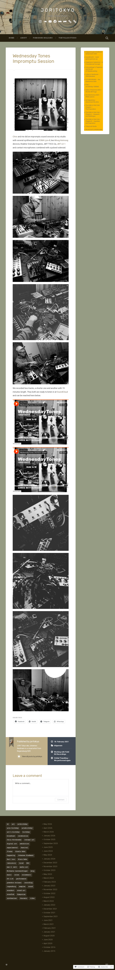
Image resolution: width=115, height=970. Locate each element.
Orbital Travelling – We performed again (62, 759)
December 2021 (50, 909)
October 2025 (49, 839)
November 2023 (50, 866)
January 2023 (49, 885)
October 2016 (49, 947)
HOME (11, 38)
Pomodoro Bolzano (43, 38)
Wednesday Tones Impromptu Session (33, 58)
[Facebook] (55, 21)
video (32, 898)
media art (24, 867)
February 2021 (50, 928)
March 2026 (49, 832)
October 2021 (49, 912)
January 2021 (49, 932)
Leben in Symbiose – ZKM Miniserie (92, 75)
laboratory (11, 863)
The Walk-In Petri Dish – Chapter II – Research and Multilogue (93, 114)
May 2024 (48, 855)
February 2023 (50, 882)
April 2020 (48, 943)
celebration (23, 836)
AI (8, 824)
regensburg (11, 887)
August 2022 (49, 897)
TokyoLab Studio (67, 38)
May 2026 (48, 824)
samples (22, 887)
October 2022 (49, 893)
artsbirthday (27, 828)
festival (24, 848)
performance (21, 879)
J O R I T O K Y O (57, 10)
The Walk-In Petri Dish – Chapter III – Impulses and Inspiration (93, 121)
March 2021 (49, 924)
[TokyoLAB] (75, 21)
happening (11, 855)
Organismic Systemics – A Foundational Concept (94, 63)
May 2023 (48, 874)
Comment (60, 800)
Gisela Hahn (20, 851)
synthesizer (12, 898)
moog (32, 871)
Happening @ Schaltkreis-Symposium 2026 (94, 53)
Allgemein (58, 746)
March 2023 (49, 878)
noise (16, 875)
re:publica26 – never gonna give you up (92, 58)
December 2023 (50, 862)
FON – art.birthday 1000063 (92, 85)
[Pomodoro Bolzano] (70, 21)
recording (28, 883)
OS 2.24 (10, 879)
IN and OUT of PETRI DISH (94, 129)
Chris (15, 136)
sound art (21, 890)
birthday (26, 832)
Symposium (21, 894)
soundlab (10, 894)
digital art (12, 844)
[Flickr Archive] (65, 21)
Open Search (107, 38)
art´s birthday (13, 832)
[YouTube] (50, 21)
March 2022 (49, 901)
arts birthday (13, 828)
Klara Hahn (22, 859)
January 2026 (49, 835)
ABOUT (23, 38)
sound (30, 887)
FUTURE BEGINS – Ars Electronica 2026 (93, 80)
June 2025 (48, 847)
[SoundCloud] (45, 21)
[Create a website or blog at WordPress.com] (6, 965)
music (9, 875)
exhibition (24, 844)
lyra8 (21, 863)
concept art (29, 840)
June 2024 (48, 851)
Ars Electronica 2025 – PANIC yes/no (93, 96)
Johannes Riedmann (25, 855)
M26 (28, 863)
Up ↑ (107, 964)
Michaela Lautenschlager (17, 871)
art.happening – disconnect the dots (92, 101)
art (13, 824)
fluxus (9, 851)
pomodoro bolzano (14, 883)
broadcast (11, 836)
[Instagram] (40, 21)
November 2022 (50, 889)
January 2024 (49, 859)
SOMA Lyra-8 (44, 140)
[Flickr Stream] (60, 21)
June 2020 (48, 939)
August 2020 (49, 935)
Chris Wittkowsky (14, 840)
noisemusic (26, 875)
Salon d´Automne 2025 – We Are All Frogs (94, 91)
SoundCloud (62, 392)
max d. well (12, 867)
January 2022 (49, 905)
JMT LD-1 (61, 144)
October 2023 (49, 870)
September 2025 (51, 843)
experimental (12, 848)
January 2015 (49, 951)
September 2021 (51, 916)
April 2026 (48, 828)
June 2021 (48, 920)
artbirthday (22, 824)
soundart (10, 890)
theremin (23, 898)
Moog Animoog (61, 140)
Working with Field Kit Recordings (61, 753)
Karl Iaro (11, 859)
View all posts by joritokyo (32, 756)
